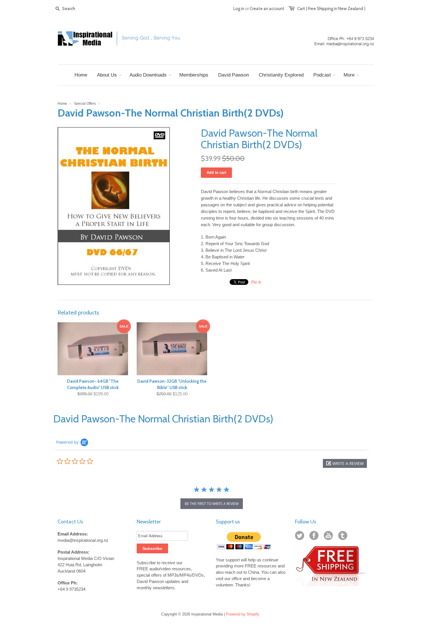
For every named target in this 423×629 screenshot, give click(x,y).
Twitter (300, 536)
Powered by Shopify (242, 614)
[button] (345, 463)
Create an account (267, 8)
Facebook (315, 536)
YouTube (329, 536)
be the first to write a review (212, 503)
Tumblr (344, 536)
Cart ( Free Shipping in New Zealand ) (331, 8)
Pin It (256, 282)
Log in (238, 8)
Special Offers (85, 104)
